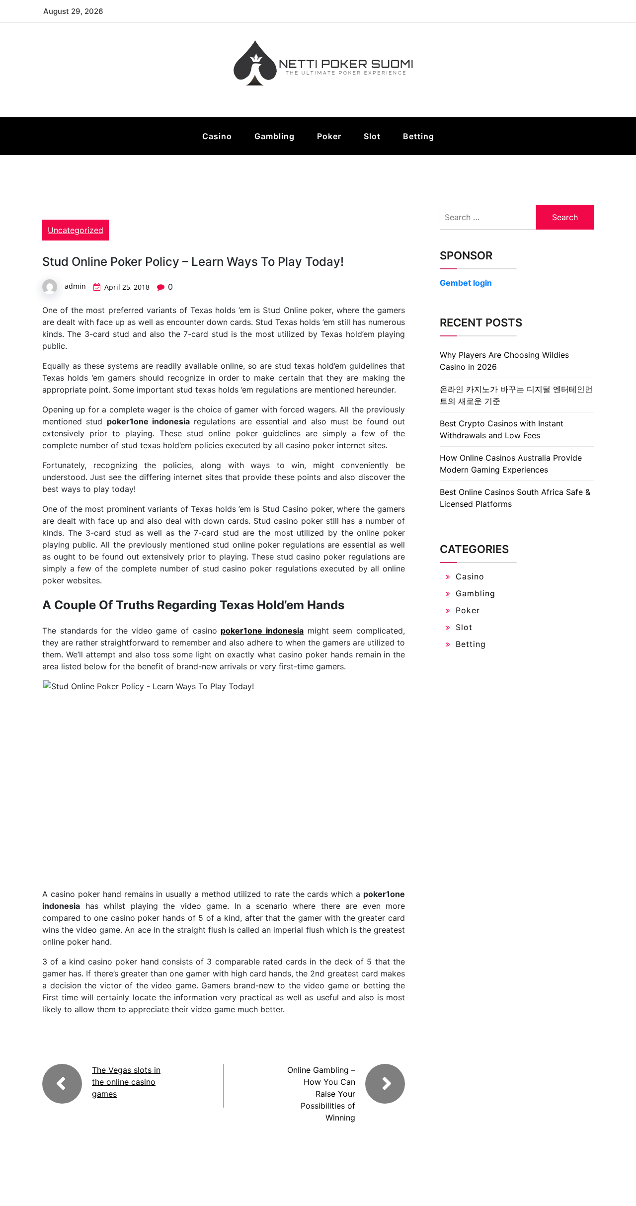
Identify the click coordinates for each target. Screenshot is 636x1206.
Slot (372, 136)
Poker (329, 136)
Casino (217, 136)
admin (75, 286)
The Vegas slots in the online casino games (126, 1082)
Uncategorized (75, 230)
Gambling (274, 136)
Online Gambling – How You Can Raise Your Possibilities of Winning (321, 1094)
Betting (418, 136)
